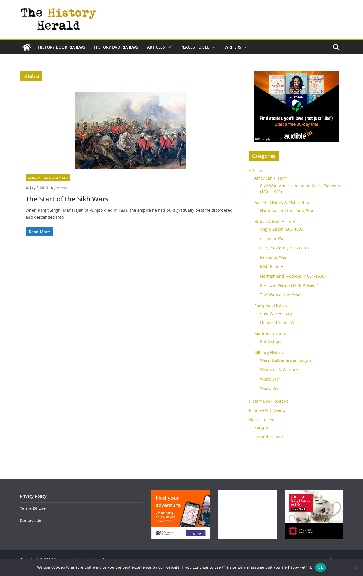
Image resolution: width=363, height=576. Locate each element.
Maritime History (270, 334)
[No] (356, 567)
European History (270, 305)
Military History (268, 352)
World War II (272, 388)
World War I (271, 379)
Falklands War (273, 257)
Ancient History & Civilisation (281, 202)
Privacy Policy (33, 496)
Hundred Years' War (279, 322)
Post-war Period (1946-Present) (289, 285)
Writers (233, 47)
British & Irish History (274, 221)
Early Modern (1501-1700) (284, 248)
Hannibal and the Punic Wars (288, 210)
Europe (261, 427)
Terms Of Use (33, 508)
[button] (168, 47)
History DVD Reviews (116, 47)
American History (270, 178)
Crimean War (272, 238)
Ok (320, 567)
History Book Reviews (61, 47)
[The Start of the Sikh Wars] (130, 133)
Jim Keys (61, 187)
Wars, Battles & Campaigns (48, 178)
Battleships (270, 341)
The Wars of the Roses (281, 294)
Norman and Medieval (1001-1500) (293, 276)
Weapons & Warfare (279, 369)
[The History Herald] (26, 47)
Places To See (194, 47)
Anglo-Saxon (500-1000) (282, 229)
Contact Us (30, 520)
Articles (156, 47)
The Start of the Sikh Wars (67, 198)
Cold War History (276, 313)
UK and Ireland (268, 437)
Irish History (271, 266)
